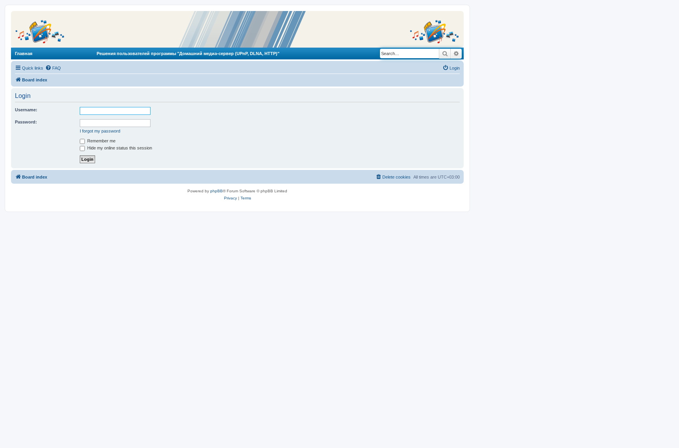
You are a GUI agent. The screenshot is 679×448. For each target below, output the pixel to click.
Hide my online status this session (119, 148)
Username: (26, 109)
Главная (23, 53)
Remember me (101, 140)
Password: (26, 122)
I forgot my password (100, 131)
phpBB (216, 191)
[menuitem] (53, 68)
